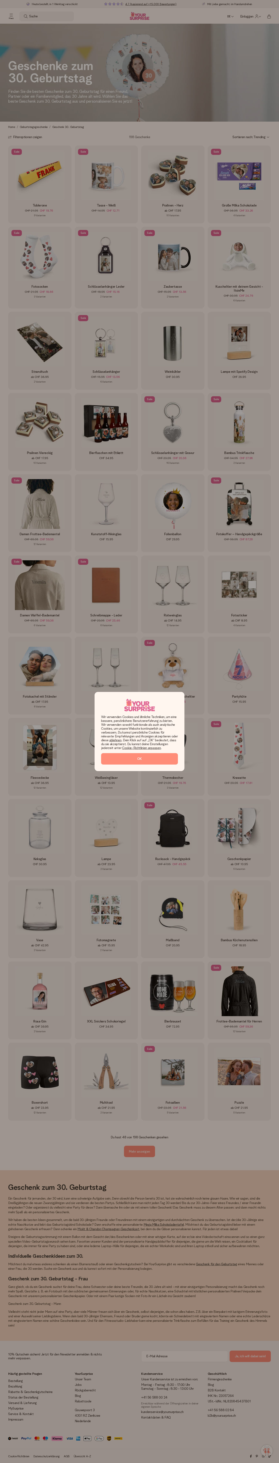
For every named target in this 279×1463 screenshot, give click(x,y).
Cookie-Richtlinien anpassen (141, 748)
